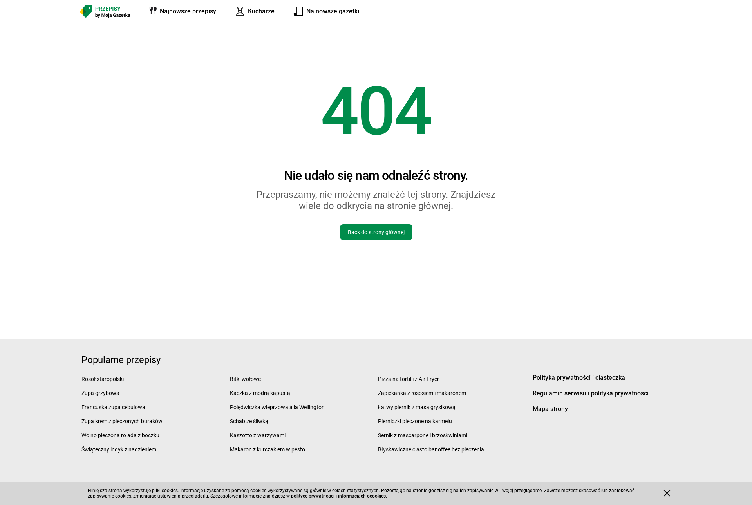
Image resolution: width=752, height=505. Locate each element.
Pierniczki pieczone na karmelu (415, 421)
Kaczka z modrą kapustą (260, 393)
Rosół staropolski (102, 379)
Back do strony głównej (376, 232)
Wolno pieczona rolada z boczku (120, 435)
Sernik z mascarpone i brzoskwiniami (422, 435)
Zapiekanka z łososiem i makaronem (422, 393)
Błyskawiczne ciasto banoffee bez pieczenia (431, 449)
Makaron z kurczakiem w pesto (267, 449)
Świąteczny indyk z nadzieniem (118, 449)
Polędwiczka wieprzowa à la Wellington (277, 407)
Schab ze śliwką (249, 421)
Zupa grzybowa (100, 393)
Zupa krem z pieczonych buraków (122, 421)
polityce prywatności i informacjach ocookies (338, 496)
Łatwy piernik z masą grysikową (417, 407)
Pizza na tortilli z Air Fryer (408, 379)
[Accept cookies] (667, 493)
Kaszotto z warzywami (258, 435)
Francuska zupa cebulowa (113, 407)
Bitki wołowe (245, 379)
